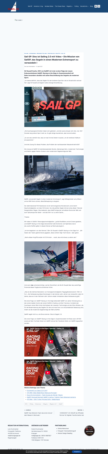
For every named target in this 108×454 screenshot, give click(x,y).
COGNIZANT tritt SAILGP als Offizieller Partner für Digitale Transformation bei (72, 412)
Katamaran (32, 53)
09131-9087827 (46, 435)
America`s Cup (38, 6)
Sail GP (30, 6)
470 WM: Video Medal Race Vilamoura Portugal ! (42, 393)
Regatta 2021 (53, 404)
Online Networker (63, 428)
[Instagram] (98, 6)
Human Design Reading (65, 433)
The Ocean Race (60, 6)
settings (65, 452)
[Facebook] (95, 6)
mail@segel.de (35, 435)
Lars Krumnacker (30, 66)
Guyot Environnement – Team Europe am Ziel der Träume (45, 395)
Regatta (58, 53)
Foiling (76, 6)
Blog (91, 6)
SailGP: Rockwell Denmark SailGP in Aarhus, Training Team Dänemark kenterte (51, 397)
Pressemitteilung (42, 53)
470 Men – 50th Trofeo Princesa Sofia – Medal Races (43, 399)
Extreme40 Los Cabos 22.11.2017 (37, 390)
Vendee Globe (49, 6)
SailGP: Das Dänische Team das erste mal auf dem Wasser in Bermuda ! (38, 412)
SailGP (61, 404)
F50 (26, 404)
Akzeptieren (77, 451)
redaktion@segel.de (14, 435)
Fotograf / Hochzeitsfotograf (67, 431)
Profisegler (51, 53)
